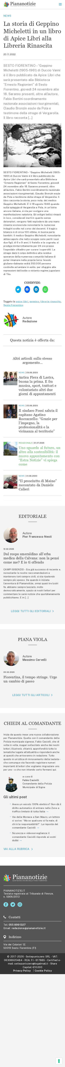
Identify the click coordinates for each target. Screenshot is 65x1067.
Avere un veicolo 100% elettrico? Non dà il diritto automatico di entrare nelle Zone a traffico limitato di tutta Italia (36, 808)
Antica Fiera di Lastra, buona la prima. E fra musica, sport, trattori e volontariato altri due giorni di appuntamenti (38, 385)
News (7, 15)
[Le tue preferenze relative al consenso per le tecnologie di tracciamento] (59, 1061)
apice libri (22, 301)
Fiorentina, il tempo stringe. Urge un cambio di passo (30, 679)
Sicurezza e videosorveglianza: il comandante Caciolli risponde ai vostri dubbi (34, 837)
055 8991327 (17, 924)
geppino (34, 301)
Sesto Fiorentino (13, 305)
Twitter (13, 905)
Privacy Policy (22, 970)
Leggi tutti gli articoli (30, 695)
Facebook (6, 905)
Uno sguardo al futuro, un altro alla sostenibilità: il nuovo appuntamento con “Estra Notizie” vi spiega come (39, 456)
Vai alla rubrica (16, 849)
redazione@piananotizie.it (29, 928)
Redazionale (25, 443)
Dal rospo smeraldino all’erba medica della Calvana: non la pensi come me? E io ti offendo (31, 558)
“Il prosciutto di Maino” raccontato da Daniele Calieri (38, 485)
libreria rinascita (50, 301)
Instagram (21, 905)
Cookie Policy (43, 970)
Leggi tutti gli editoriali (31, 611)
